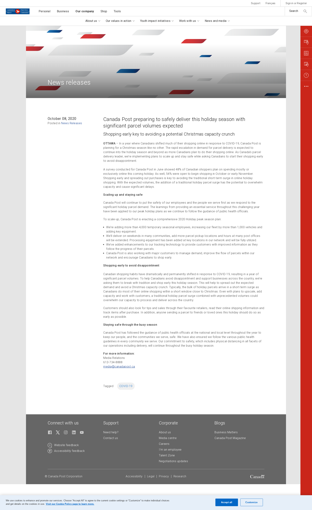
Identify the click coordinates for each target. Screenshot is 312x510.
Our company (84, 11)
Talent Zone (167, 455)
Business (63, 11)
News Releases (71, 123)
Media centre (168, 438)
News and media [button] (216, 21)
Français (271, 3)
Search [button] (293, 11)
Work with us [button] (187, 21)
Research (180, 476)
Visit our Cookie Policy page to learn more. (70, 504)
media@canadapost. (119, 366)
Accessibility (134, 476)
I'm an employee (170, 449)
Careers (164, 444)
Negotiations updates (173, 461)
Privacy (164, 476)
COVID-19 (126, 386)
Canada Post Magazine (230, 438)
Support (255, 3)
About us (165, 432)
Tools (117, 11)
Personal (44, 11)
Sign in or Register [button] (296, 3)
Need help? (110, 432)
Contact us (110, 438)
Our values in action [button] (118, 21)
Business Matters (226, 432)
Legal (151, 476)
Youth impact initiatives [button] (155, 21)
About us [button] (91, 21)
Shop (104, 11)
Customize (251, 502)
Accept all (226, 502)
